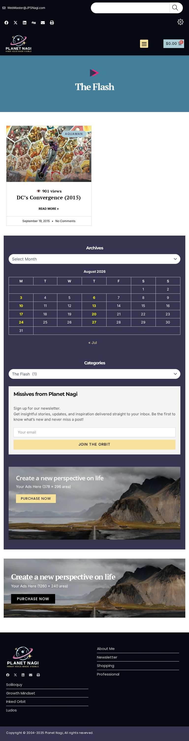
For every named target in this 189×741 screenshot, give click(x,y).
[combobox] (130, 7)
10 (21, 306)
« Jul (92, 342)
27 (94, 322)
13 (94, 306)
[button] (144, 44)
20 (94, 314)
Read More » (49, 208)
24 (21, 322)
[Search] (176, 7)
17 (21, 314)
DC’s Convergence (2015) (49, 194)
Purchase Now (36, 498)
